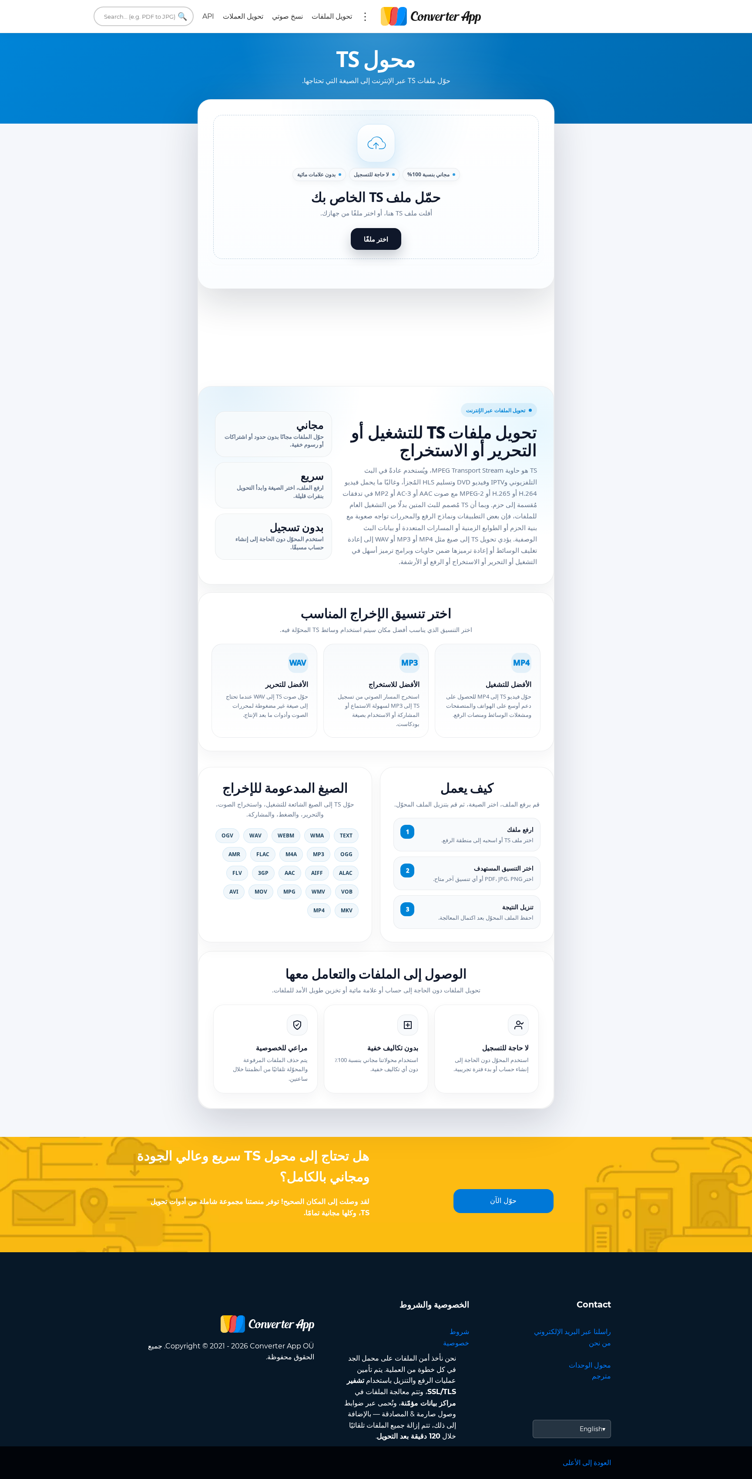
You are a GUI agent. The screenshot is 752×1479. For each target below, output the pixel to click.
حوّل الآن (503, 1201)
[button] (376, 187)
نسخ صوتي (287, 16)
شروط (459, 1332)
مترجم (601, 1376)
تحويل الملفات (332, 16)
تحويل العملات (243, 16)
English (591, 1429)
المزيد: (365, 16)
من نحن (600, 1343)
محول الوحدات (590, 1365)
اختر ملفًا (376, 239)
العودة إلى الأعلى (587, 1463)
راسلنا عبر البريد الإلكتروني (572, 1332)
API (208, 16)
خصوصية (456, 1343)
